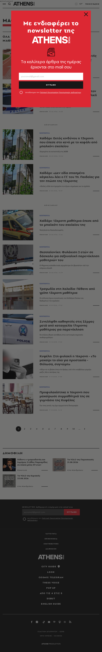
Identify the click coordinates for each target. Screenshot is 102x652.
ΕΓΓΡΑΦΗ (51, 85)
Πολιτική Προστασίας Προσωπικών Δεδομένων (60, 92)
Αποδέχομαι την (53, 92)
